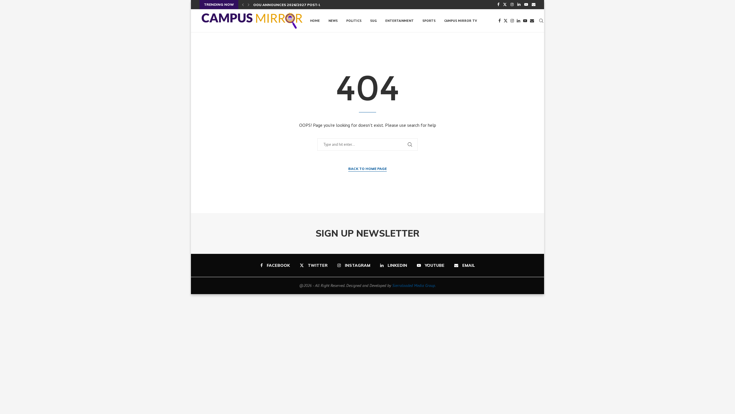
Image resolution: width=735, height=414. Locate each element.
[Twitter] (505, 4)
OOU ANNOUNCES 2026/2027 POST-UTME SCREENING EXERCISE (311, 5)
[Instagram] (512, 4)
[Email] (533, 4)
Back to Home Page (367, 168)
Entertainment (399, 20)
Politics (353, 20)
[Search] (541, 20)
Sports (429, 20)
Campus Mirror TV (460, 20)
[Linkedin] (519, 4)
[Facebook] (498, 4)
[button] (243, 4)
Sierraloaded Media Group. (414, 285)
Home (315, 20)
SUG (373, 20)
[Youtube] (526, 4)
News (333, 20)
